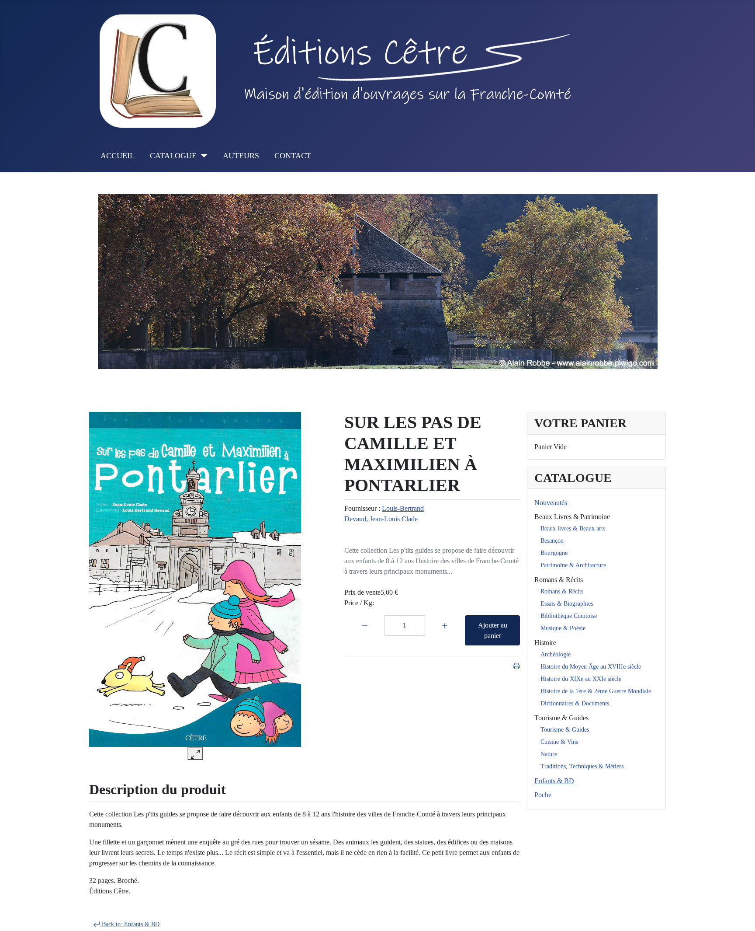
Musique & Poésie (562, 628)
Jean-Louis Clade (394, 519)
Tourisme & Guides (561, 718)
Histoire (545, 642)
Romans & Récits (558, 579)
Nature (548, 754)
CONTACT (292, 155)
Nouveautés (550, 502)
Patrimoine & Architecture (573, 565)
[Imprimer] (516, 665)
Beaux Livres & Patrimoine (572, 516)
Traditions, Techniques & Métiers (581, 766)
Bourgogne (554, 553)
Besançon (552, 540)
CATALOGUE (173, 155)
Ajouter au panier (492, 630)
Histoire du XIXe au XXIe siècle (580, 679)
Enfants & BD (554, 781)
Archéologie (555, 654)
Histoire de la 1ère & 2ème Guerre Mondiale (595, 691)
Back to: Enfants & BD (129, 924)
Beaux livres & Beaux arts (572, 528)
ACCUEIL (117, 155)
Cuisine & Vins (559, 742)
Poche (542, 794)
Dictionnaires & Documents (574, 703)
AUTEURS (241, 155)
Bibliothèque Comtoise (568, 616)
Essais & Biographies (566, 603)
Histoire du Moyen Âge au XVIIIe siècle (590, 666)
